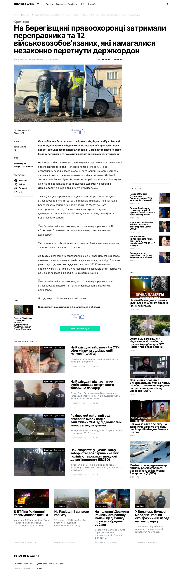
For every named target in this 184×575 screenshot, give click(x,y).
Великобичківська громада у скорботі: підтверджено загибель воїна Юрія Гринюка (142, 211)
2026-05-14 (134, 232)
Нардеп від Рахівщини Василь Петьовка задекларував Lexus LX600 (141, 225)
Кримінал (21, 22)
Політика (50, 4)
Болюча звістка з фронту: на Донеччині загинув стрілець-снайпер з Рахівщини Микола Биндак (149, 428)
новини (29, 166)
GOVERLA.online (24, 4)
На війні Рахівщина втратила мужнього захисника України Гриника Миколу (149, 303)
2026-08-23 (134, 350)
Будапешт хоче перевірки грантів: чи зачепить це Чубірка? (141, 255)
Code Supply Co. (40, 568)
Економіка (61, 4)
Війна (83, 4)
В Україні (92, 4)
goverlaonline (20, 147)
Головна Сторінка (21, 15)
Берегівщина (20, 163)
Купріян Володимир (78, 366)
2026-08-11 (134, 204)
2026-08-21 (134, 394)
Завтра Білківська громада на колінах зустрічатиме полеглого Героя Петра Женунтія (23, 323)
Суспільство (73, 4)
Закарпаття (19, 166)
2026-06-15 (134, 218)
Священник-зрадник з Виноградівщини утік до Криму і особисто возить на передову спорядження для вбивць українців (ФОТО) (150, 385)
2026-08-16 (134, 477)
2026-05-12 (134, 261)
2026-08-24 (134, 309)
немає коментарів (36, 59)
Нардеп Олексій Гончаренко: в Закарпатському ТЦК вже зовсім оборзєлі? (141, 197)
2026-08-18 (134, 436)
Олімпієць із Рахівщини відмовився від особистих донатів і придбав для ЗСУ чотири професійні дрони (147, 342)
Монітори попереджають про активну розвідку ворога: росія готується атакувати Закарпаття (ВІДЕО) (149, 469)
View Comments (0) (80, 328)
